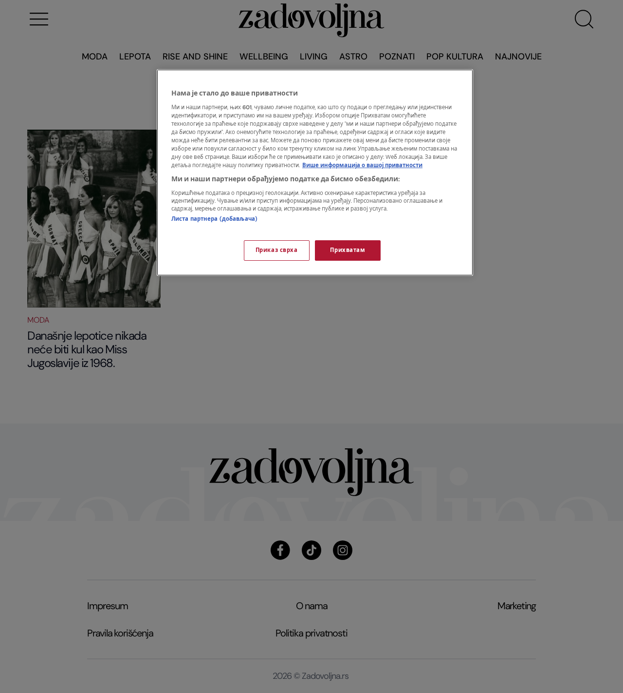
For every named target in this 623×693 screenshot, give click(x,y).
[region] (315, 172)
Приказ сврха (277, 250)
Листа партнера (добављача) (214, 219)
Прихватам (347, 250)
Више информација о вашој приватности (362, 165)
